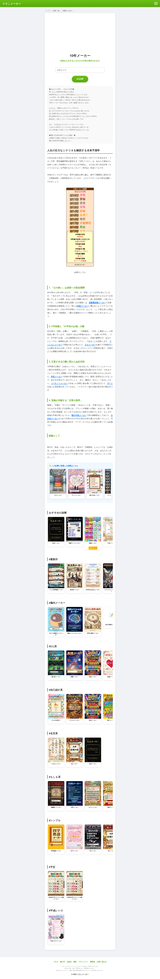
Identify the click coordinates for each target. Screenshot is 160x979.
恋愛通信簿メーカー (97, 302)
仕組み (69, 962)
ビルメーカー (90, 344)
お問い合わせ (102, 962)
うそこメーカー (11, 3)
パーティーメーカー (59, 383)
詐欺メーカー (82, 306)
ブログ (55, 962)
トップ (47, 10)
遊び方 (62, 962)
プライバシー (83, 962)
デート (110, 383)
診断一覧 (56, 10)
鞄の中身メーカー (79, 415)
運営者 (92, 962)
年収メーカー (56, 376)
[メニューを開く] (156, 3)
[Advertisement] (80, 32)
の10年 (80, 79)
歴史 (75, 962)
